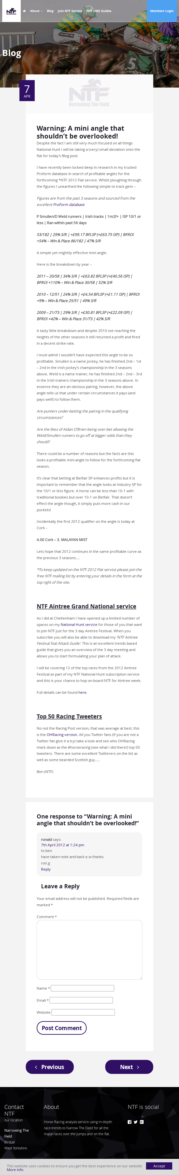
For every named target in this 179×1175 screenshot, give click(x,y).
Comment (47, 916)
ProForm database (68, 204)
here (82, 692)
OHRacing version (62, 734)
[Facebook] (129, 1122)
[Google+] (142, 1122)
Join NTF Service (70, 11)
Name (43, 988)
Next (126, 1067)
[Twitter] (136, 1122)
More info (15, 1169)
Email (43, 1000)
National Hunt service (79, 624)
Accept (159, 1165)
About (35, 11)
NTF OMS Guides (98, 11)
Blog (50, 11)
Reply (46, 869)
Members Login (162, 11)
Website (44, 1012)
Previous (52, 1067)
